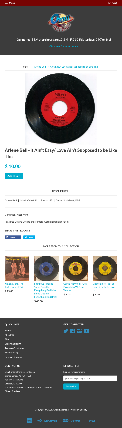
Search (8, 330)
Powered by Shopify (77, 409)
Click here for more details (63, 46)
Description (60, 191)
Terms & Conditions (14, 348)
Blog (7, 339)
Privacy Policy (11, 352)
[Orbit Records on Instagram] (79, 332)
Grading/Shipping (13, 343)
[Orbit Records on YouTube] (86, 332)
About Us (9, 335)
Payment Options (13, 357)
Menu (12, 2)
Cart (114, 2)
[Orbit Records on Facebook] (72, 332)
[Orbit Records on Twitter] (65, 332)
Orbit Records (60, 409)
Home (24, 66)
